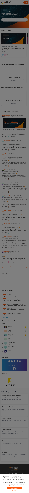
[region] (14, 483)
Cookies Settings (14, 490)
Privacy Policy (12, 485)
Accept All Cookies (14, 488)
